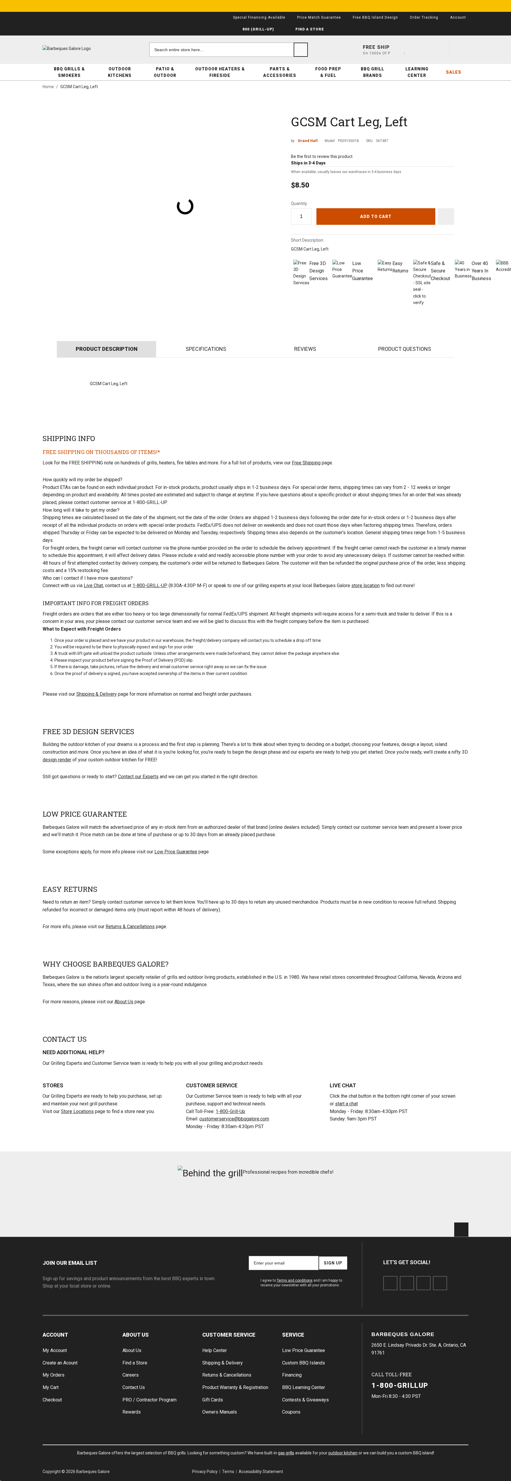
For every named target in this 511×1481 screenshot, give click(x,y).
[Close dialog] (357, 676)
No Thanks (308, 759)
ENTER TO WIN (308, 745)
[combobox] (270, 728)
